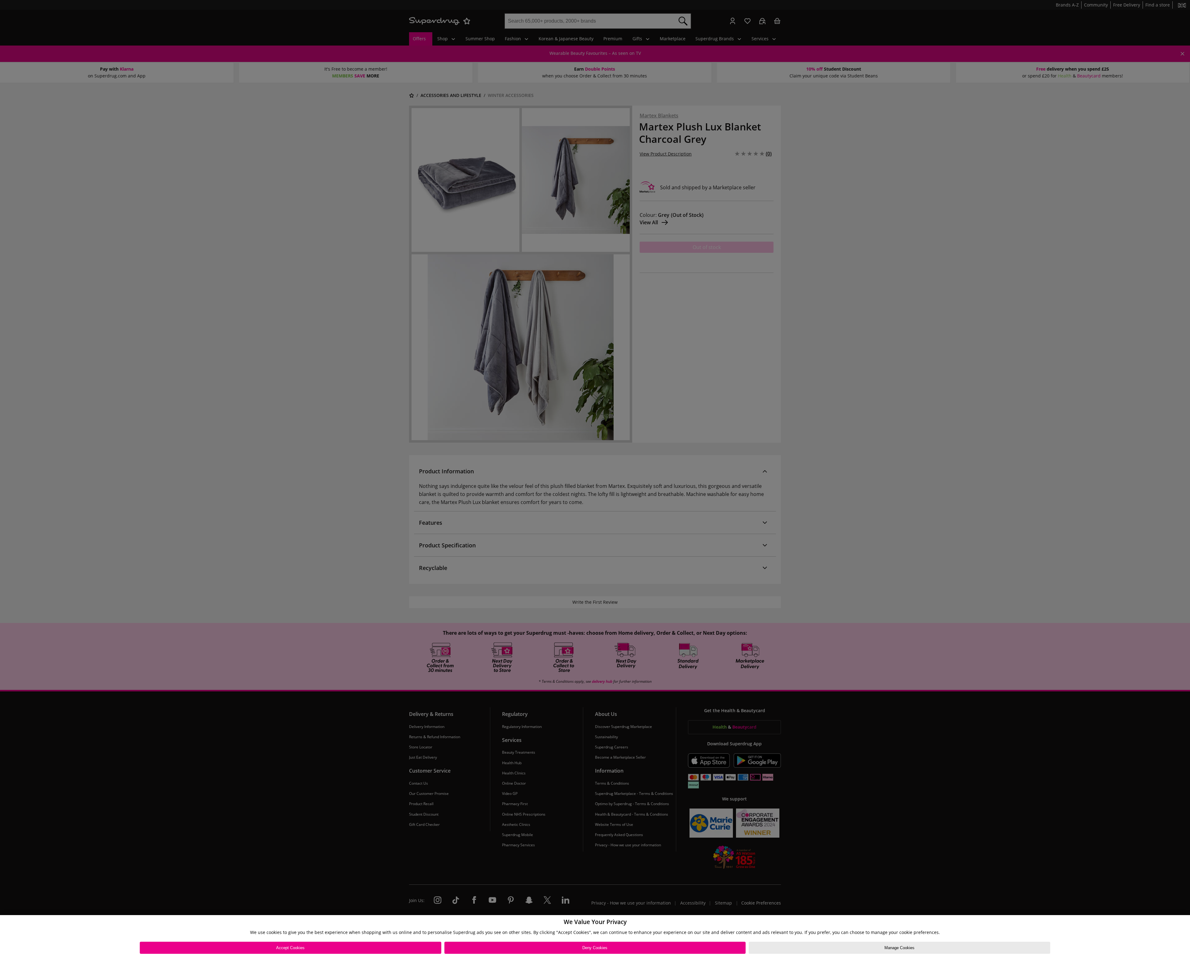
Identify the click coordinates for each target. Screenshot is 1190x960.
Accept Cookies (290, 947)
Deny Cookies (594, 947)
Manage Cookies (899, 947)
